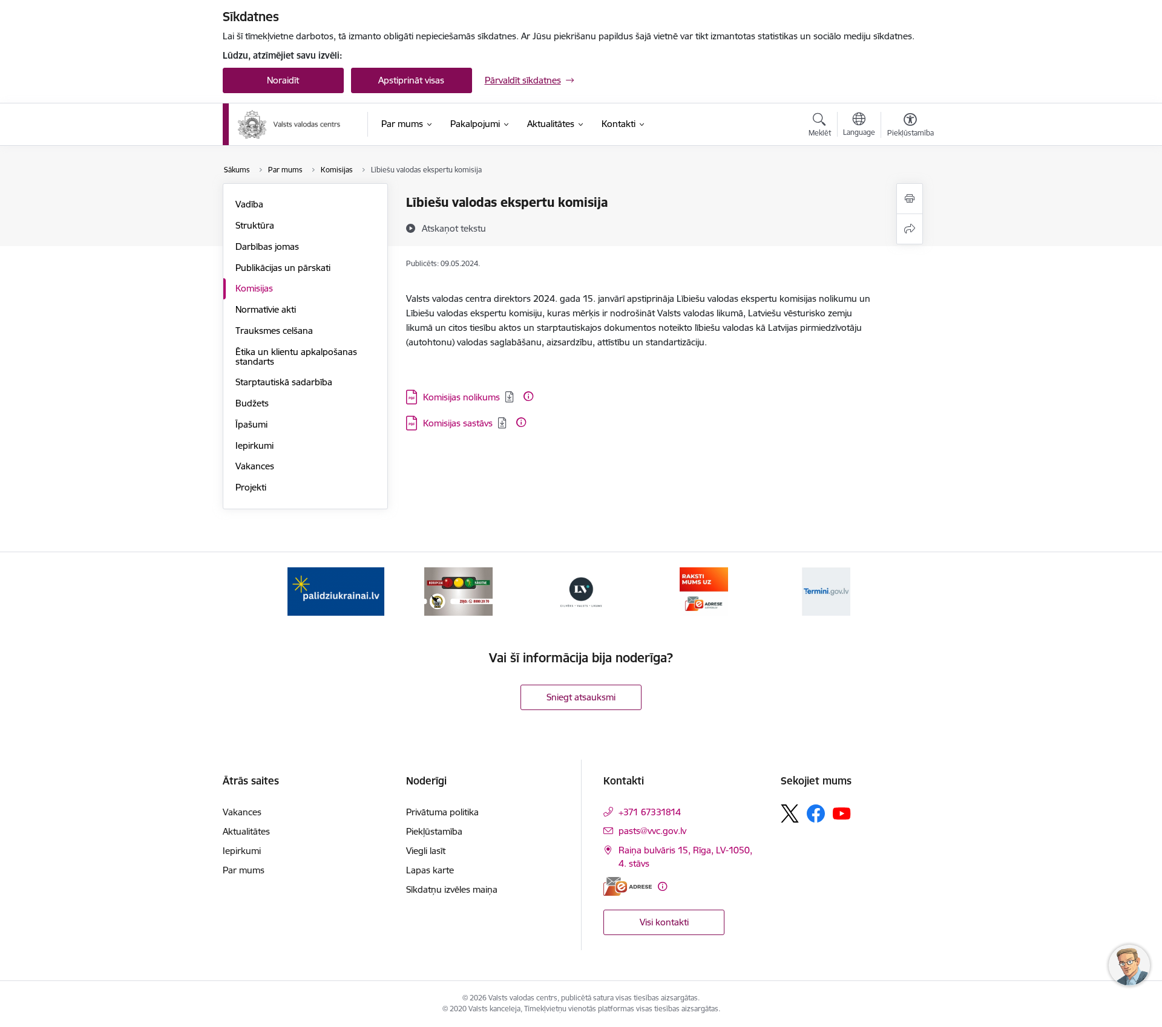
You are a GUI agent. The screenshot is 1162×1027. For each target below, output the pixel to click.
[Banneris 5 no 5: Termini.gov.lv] (826, 590)
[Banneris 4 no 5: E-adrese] (704, 590)
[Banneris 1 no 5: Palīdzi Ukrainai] (335, 590)
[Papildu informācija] (528, 396)
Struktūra (254, 225)
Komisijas (254, 288)
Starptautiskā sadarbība (283, 382)
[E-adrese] (627, 886)
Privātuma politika (442, 812)
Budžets (252, 403)
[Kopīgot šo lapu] (909, 229)
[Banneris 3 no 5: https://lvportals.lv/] (581, 590)
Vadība (249, 204)
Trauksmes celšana (274, 330)
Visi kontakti (664, 922)
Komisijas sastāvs (458, 423)
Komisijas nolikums (461, 397)
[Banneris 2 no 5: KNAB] (458, 590)
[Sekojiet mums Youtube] (842, 813)
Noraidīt (283, 80)
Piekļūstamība (434, 831)
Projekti (250, 487)
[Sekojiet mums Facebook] (816, 813)
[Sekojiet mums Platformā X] (790, 813)
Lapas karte (430, 870)
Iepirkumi (254, 445)
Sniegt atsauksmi (581, 697)
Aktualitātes (246, 831)
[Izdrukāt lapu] (909, 199)
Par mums (243, 870)
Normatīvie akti (265, 309)
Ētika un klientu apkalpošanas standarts (296, 356)
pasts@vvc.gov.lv (652, 830)
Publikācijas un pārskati (282, 267)
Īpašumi (251, 424)
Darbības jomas (267, 246)
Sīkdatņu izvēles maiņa (451, 889)
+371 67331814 (650, 812)
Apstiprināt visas (411, 80)
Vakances (254, 466)
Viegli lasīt (425, 850)
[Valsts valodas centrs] (289, 124)
